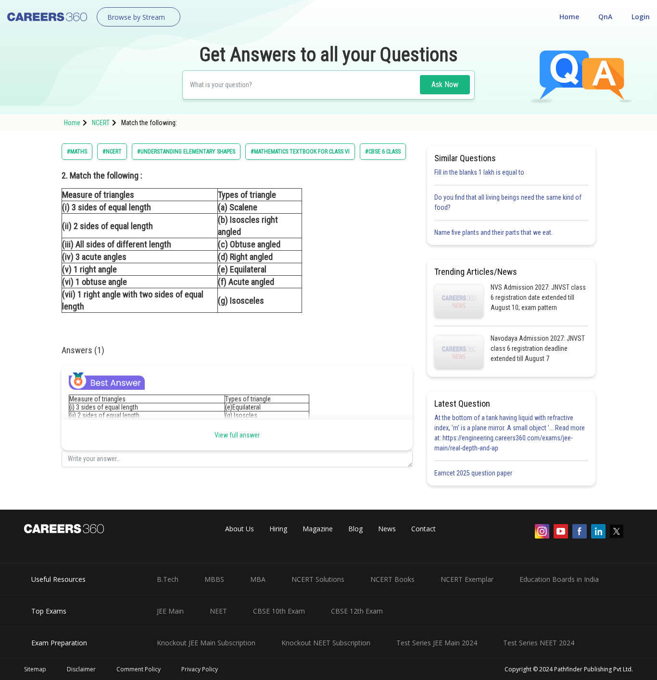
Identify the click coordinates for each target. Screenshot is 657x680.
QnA (605, 16)
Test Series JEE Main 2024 (436, 642)
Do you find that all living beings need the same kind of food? (507, 202)
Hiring (278, 528)
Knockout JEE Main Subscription (206, 642)
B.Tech (167, 579)
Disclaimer (81, 669)
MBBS (214, 579)
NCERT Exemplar (467, 579)
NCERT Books (392, 579)
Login (641, 16)
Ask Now (444, 84)
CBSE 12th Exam (357, 611)
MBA (257, 579)
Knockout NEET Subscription (325, 642)
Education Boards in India (559, 579)
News (387, 528)
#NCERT (112, 151)
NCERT (101, 123)
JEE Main (170, 611)
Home (569, 16)
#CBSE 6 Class (383, 151)
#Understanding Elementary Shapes (186, 151)
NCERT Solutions (317, 579)
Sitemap (35, 669)
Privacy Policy (199, 669)
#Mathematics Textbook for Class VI (300, 151)
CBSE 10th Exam (279, 611)
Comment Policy (138, 669)
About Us (239, 528)
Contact (423, 528)
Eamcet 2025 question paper (474, 473)
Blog (355, 528)
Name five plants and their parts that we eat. (493, 232)
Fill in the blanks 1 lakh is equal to (479, 172)
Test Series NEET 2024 (538, 642)
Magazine (318, 528)
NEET (218, 611)
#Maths (77, 151)
